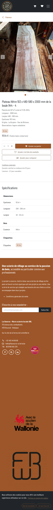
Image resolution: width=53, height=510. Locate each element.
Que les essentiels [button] (29, 506)
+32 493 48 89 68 (12, 340)
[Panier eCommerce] (35, 6)
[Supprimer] (4, 146)
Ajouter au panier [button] (34, 146)
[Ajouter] (12, 146)
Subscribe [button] (45, 310)
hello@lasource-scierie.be (14, 343)
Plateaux (8, 17)
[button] (2, 57)
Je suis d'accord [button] (43, 506)
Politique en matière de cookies (38, 498)
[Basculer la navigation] (48, 6)
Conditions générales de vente (17, 296)
